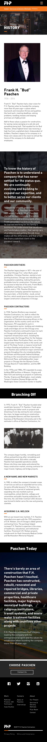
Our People (34, 700)
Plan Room (34, 709)
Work (6, 696)
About (32, 696)
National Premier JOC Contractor (9, 702)
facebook (9, 683)
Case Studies (9, 707)
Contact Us (22, 672)
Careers (20, 696)
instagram (28, 683)
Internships (21, 705)
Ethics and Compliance (25, 734)
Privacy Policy (9, 734)
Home (6, 9)
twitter (18, 683)
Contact (33, 712)
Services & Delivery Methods (20, 9)
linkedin (38, 683)
